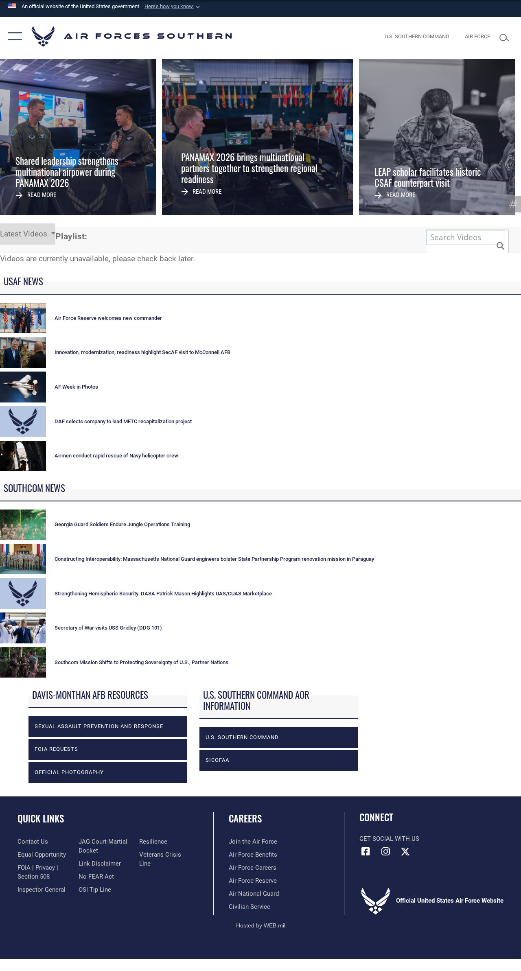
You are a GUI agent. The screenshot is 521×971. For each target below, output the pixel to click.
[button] (172, 6)
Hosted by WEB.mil (260, 925)
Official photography (69, 772)
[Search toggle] (506, 36)
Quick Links (41, 818)
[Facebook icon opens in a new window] (365, 851)
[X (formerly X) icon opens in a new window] (405, 851)
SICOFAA (217, 760)
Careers (245, 818)
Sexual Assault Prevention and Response (99, 726)
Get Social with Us (389, 838)
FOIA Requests (56, 749)
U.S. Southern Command (242, 737)
